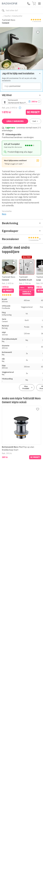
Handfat (8, 16)
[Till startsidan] (9, 3)
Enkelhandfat (17, 16)
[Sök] (3, 10)
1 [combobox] (34, 121)
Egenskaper (10, 231)
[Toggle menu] (39, 3)
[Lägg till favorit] (38, 32)
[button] (21, 101)
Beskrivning (10, 223)
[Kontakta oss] (28, 3)
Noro (4, 214)
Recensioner (20, 239)
